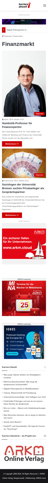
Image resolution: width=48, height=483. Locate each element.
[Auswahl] (44, 6)
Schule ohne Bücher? (13, 422)
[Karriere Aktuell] (24, 5)
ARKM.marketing (24, 15)
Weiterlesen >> (12, 144)
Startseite (8, 36)
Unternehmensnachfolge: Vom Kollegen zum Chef (25, 397)
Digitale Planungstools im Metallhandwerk (23, 30)
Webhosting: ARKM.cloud (36, 478)
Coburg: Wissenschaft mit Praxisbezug (20, 393)
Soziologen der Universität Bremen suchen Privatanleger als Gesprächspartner (23, 188)
